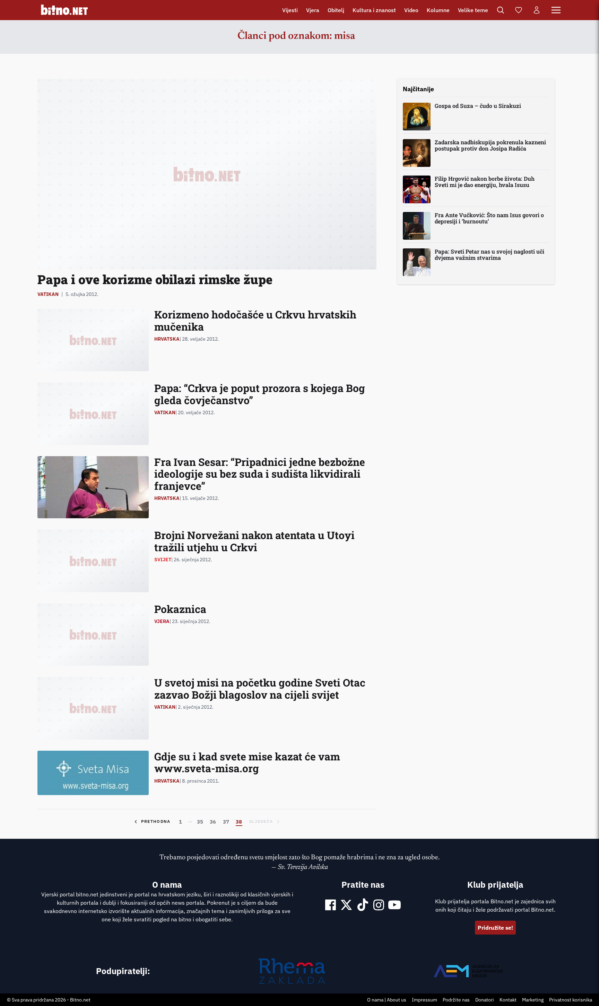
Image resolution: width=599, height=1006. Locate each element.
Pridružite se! (495, 927)
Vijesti (290, 10)
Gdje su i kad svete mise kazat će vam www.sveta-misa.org (247, 762)
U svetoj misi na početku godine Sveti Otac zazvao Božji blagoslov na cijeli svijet (259, 688)
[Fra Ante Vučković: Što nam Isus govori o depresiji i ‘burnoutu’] (417, 226)
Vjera (312, 10)
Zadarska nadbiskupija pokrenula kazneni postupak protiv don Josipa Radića (490, 145)
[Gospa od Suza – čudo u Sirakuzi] (417, 116)
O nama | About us (386, 1000)
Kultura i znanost (374, 10)
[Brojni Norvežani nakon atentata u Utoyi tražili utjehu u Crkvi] (93, 560)
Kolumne (438, 10)
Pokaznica (180, 609)
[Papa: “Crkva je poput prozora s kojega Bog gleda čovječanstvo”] (93, 413)
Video (411, 10)
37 (226, 821)
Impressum (424, 1000)
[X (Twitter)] (346, 905)
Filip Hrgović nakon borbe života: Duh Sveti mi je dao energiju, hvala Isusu (485, 181)
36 (213, 821)
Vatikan (48, 294)
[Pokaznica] (93, 634)
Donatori (484, 1000)
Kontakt (508, 1000)
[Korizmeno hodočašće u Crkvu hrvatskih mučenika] (93, 340)
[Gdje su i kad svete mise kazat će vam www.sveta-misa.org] (93, 773)
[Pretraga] (500, 10)
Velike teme (473, 10)
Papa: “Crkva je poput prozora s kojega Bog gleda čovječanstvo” (259, 394)
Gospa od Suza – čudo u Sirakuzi (478, 105)
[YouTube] (394, 905)
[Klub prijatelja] (518, 10)
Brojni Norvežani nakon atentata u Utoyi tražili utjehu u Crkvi (254, 541)
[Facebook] (330, 905)
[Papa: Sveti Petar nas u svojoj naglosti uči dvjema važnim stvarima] (417, 262)
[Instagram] (378, 905)
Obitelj (336, 10)
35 (200, 821)
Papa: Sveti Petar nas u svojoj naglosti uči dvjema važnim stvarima (489, 254)
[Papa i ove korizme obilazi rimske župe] (206, 174)
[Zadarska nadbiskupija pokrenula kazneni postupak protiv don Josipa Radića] (417, 153)
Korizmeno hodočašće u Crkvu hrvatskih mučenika (255, 320)
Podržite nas (456, 1000)
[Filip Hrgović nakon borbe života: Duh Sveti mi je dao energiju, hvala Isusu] (417, 189)
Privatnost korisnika (570, 1000)
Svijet (162, 559)
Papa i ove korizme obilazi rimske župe (154, 279)
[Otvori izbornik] (556, 10)
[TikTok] (363, 905)
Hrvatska (167, 339)
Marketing (533, 1000)
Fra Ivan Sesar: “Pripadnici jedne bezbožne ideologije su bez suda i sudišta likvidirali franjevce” (259, 474)
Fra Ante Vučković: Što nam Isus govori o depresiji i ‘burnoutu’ (489, 218)
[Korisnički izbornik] (536, 10)
